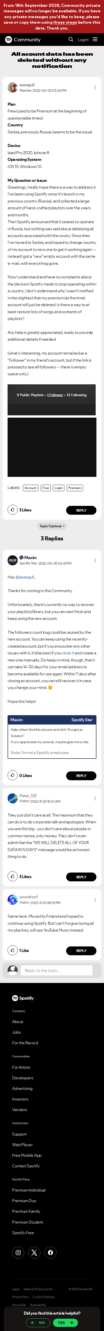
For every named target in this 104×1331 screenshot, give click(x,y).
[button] (95, 87)
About (17, 1021)
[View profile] (13, 87)
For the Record (25, 1043)
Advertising (22, 1088)
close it (68, 653)
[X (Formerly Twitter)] (34, 1253)
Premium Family (26, 1211)
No (42, 1322)
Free (45, 488)
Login (59, 488)
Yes (61, 1322)
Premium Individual (28, 1190)
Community (27, 39)
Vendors (19, 1109)
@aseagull (25, 577)
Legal (15, 1289)
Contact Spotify (26, 1166)
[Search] (71, 40)
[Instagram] (18, 1253)
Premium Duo (24, 1200)
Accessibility (38, 1305)
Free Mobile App (27, 1155)
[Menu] (95, 40)
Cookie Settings (44, 1297)
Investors (20, 1099)
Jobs (16, 1032)
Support (19, 1134)
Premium (74, 488)
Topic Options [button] (51, 526)
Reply (81, 510)
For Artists (21, 1067)
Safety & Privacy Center (38, 1289)
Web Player (22, 1144)
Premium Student (27, 1222)
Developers (22, 1078)
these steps (65, 22)
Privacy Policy (20, 1297)
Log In (83, 39)
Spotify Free (23, 1232)
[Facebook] (50, 1253)
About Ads (19, 1305)
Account (31, 488)
